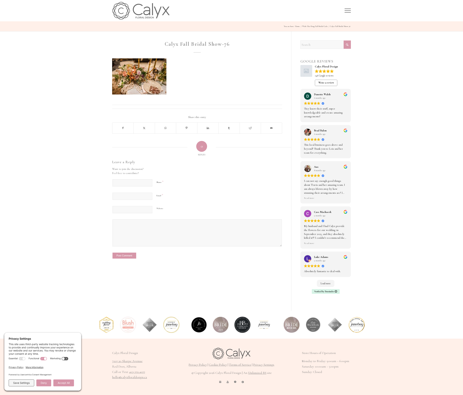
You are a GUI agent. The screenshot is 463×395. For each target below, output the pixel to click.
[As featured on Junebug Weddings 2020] (171, 324)
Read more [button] (309, 198)
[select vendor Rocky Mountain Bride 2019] (149, 324)
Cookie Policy (218, 365)
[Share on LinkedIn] (207, 128)
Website (159, 208)
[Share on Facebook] (122, 128)
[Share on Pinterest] (186, 128)
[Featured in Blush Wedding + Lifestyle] (128, 324)
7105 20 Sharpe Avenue (127, 361)
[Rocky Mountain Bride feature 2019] (335, 324)
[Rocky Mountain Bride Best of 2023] (291, 324)
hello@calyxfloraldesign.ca (129, 377)
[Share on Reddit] (250, 128)
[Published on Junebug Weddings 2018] (356, 324)
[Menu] (346, 10)
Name (159, 182)
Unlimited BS (257, 373)
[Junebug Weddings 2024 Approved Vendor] (199, 324)
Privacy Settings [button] (263, 365)
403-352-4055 (137, 372)
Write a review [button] (326, 82)
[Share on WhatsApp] (165, 128)
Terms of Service (240, 365)
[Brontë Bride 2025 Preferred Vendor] (242, 324)
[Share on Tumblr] (228, 128)
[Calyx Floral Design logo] (141, 10)
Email (159, 195)
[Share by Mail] (271, 128)
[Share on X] (144, 128)
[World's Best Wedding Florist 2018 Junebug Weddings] (106, 324)
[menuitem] (346, 10)
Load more (325, 283)
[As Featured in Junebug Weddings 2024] (264, 324)
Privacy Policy (198, 365)
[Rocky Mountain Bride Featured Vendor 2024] (220, 324)
